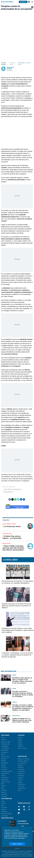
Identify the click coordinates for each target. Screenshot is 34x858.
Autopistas (4, 794)
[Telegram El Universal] (19, 806)
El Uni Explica (5, 748)
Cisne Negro (4, 815)
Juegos (20, 782)
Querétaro (21, 746)
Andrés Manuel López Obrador (12, 489)
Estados (3, 760)
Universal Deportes (6, 771)
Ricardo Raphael (3, 63)
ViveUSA (20, 780)
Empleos (20, 765)
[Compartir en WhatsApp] (15, 499)
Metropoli (4, 758)
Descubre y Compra (23, 759)
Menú (2, 788)
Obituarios (21, 767)
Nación (3, 737)
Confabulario (4, 777)
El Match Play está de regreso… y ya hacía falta (11, 537)
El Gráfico (21, 773)
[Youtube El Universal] (19, 810)
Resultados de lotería (22, 789)
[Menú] (32, 2)
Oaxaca (20, 739)
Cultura (3, 775)
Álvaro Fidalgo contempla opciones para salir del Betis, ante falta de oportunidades (13, 548)
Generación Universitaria (21, 770)
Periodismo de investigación (5, 745)
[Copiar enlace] (21, 499)
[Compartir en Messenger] (18, 499)
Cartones (3, 767)
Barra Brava (6, 543)
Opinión (5, 520)
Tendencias (4, 779)
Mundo (3, 754)
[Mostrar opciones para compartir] (32, 7)
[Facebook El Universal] (24, 806)
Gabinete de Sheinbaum (4, 751)
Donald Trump (5, 756)
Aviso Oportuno (22, 763)
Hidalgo (20, 744)
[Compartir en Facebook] (9, 499)
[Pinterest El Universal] (29, 810)
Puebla (20, 742)
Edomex (20, 737)
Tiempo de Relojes (6, 813)
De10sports (21, 775)
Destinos (3, 792)
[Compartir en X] (12, 499)
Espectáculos (5, 773)
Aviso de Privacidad (19, 838)
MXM (2, 783)
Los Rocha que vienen (12, 526)
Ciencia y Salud (5, 781)
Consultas (4, 796)
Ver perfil (10, 70)
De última (4, 790)
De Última (4, 807)
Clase (2, 801)
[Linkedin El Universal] (19, 813)
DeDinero (20, 777)
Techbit (3, 786)
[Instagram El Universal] (24, 810)
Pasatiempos (21, 784)
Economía (4, 769)
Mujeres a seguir (5, 742)
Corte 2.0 (3, 739)
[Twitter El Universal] (29, 806)
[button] (23, 2)
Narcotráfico (4, 762)
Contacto (17, 848)
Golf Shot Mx (7, 533)
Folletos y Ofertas (23, 761)
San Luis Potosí (22, 748)
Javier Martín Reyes (9, 524)
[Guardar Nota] (24, 499)
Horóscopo (21, 786)
